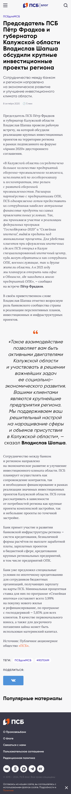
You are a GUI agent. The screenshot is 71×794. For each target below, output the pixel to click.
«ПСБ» (24, 646)
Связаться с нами (14, 745)
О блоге (8, 738)
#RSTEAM (43, 660)
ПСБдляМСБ (11, 16)
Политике (8, 790)
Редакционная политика (19, 758)
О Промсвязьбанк (14, 732)
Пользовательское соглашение (23, 751)
